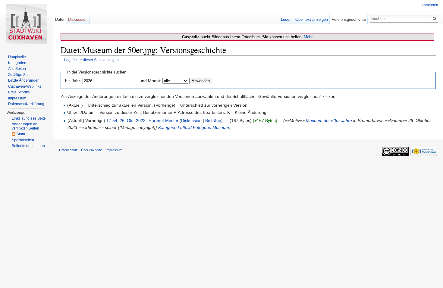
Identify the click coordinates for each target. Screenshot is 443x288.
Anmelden (429, 5)
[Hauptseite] (26, 24)
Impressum (17, 98)
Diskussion (191, 120)
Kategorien (17, 63)
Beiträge (213, 120)
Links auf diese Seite (29, 118)
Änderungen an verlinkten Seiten (25, 126)
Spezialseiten (23, 140)
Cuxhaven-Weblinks (24, 86)
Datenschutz (68, 150)
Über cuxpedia (91, 150)
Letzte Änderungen (23, 80)
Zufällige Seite (20, 75)
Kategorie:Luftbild (175, 127)
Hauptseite (17, 57)
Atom (21, 134)
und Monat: (150, 80)
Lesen (286, 19)
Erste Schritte (19, 92)
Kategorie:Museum (211, 127)
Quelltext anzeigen (311, 19)
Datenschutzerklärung (26, 104)
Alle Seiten (17, 69)
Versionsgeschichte (349, 19)
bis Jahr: (73, 80)
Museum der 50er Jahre (329, 120)
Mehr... (310, 37)
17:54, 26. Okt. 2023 (126, 120)
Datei (59, 19)
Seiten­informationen (28, 146)
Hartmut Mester (163, 120)
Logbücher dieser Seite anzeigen (91, 60)
